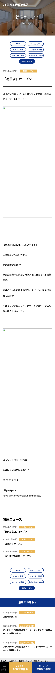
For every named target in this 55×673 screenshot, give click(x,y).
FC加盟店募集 (20, 667)
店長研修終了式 (10, 616)
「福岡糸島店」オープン (15, 531)
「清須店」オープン (12, 543)
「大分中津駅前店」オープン (17, 555)
